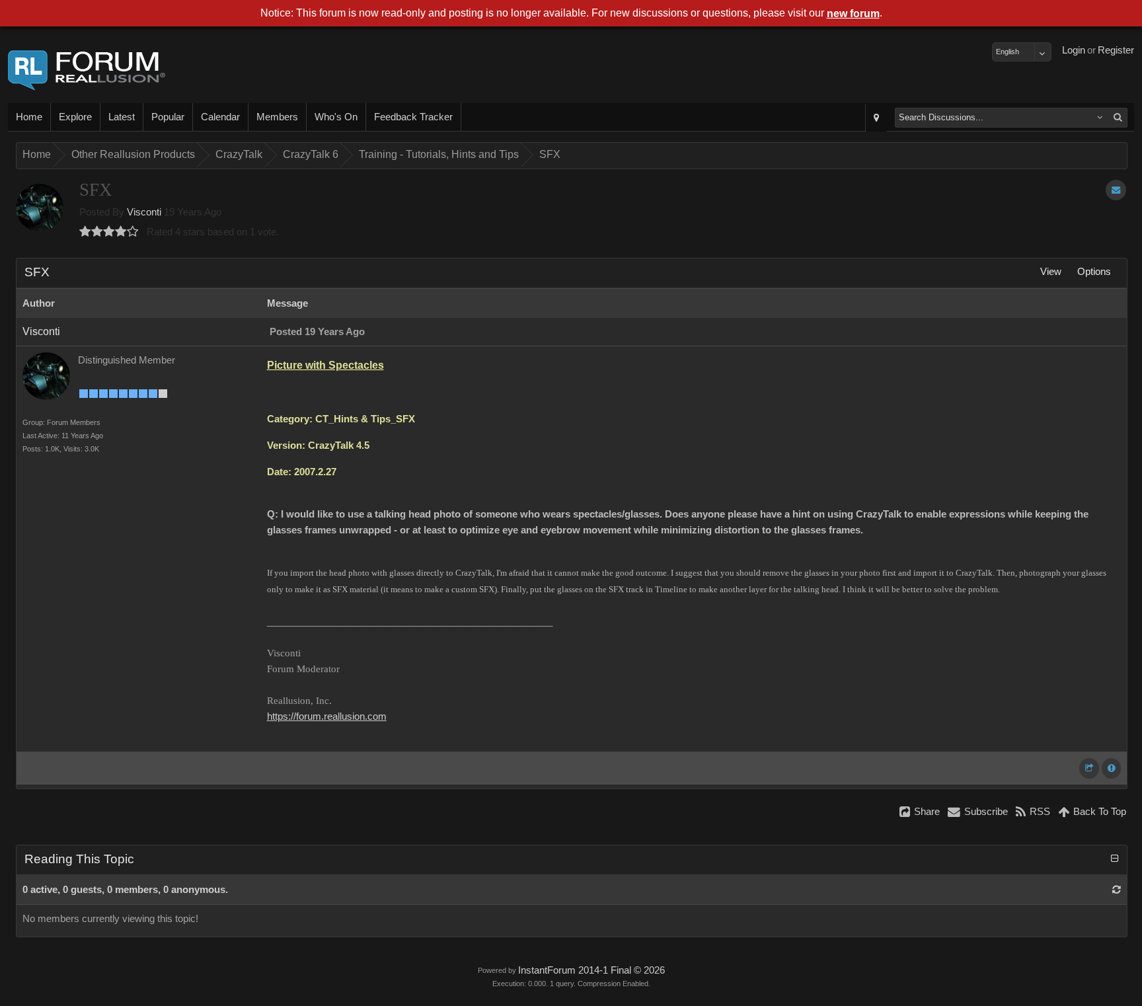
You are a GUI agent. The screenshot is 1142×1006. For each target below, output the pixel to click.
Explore (75, 117)
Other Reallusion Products (133, 154)
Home (29, 117)
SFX (549, 154)
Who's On (336, 117)
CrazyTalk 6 (310, 154)
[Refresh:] (1116, 889)
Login (1073, 50)
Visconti (144, 212)
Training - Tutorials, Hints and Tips (439, 154)
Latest (121, 117)
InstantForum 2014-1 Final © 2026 (591, 970)
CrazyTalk (238, 154)
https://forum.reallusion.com (327, 716)
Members (277, 117)
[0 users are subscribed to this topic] (1116, 190)
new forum (853, 13)
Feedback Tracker (413, 117)
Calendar (220, 117)
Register (1116, 50)
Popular (167, 117)
